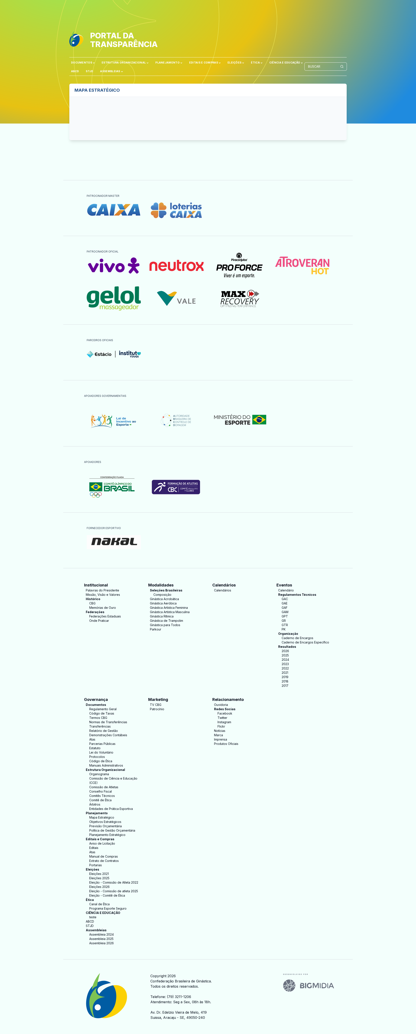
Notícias (219, 731)
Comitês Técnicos (102, 796)
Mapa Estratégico (101, 817)
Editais (93, 848)
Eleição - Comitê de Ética (107, 895)
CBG (92, 603)
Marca (218, 735)
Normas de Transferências (108, 722)
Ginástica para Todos (165, 625)
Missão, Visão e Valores (103, 594)
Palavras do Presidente (102, 590)
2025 (285, 655)
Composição (162, 594)
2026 (285, 651)
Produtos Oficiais (226, 744)
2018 (285, 681)
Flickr (221, 726)
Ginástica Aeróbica (163, 603)
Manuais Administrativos (106, 765)
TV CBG (155, 705)
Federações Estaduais (105, 616)
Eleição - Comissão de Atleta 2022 (113, 882)
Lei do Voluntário (101, 752)
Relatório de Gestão (103, 731)
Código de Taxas (101, 713)
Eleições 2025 (99, 878)
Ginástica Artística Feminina (169, 607)
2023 (285, 664)
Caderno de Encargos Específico (305, 642)
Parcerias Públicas (102, 744)
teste (92, 917)
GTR (285, 625)
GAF (285, 607)
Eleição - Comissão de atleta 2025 (113, 891)
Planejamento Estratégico (107, 835)
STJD (89, 71)
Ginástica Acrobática (164, 599)
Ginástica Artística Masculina (170, 612)
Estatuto (95, 748)
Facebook (225, 713)
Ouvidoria (221, 705)
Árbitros (94, 804)
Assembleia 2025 (101, 939)
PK (284, 629)
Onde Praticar (99, 620)
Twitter (222, 718)
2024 (285, 659)
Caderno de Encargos (297, 638)
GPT (285, 616)
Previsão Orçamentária (105, 826)
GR (284, 620)
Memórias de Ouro (102, 607)
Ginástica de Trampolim (166, 620)
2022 (285, 668)
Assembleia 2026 (101, 943)
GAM (285, 612)
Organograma (99, 774)
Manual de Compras (103, 856)
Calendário (286, 590)
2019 (285, 677)
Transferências (100, 726)
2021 (285, 672)
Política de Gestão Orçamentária (112, 830)
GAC (285, 599)
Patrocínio (157, 709)
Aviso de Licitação (102, 843)
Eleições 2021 (99, 874)
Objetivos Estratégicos (105, 822)
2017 (285, 685)
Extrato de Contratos (104, 861)
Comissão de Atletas (103, 787)
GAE (285, 603)
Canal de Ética (99, 904)
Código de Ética (100, 761)
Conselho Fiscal (100, 791)
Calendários (222, 590)
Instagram (224, 722)
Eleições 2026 (99, 887)
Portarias (95, 865)
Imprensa (220, 739)
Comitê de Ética (100, 800)
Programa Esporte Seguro (108, 908)
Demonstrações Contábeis (108, 735)
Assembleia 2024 (101, 934)
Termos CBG (98, 718)
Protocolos (97, 757)
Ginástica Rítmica (162, 616)
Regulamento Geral (103, 709)
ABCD (75, 71)
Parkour (155, 629)
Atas (92, 739)
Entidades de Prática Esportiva (111, 809)
